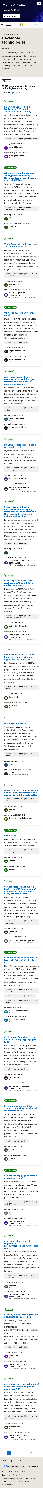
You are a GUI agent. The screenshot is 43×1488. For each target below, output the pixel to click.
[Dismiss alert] (39, 3)
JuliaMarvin (13, 773)
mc (10, 1212)
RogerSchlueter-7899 (17, 351)
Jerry (11, 552)
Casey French (14, 1077)
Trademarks (23, 1481)
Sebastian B (13, 697)
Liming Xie (13, 931)
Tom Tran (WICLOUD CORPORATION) (17, 1222)
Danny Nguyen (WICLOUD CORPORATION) (19, 561)
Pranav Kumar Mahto (17, 478)
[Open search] (32, 25)
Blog (33, 1472)
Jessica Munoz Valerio (17, 427)
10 (31, 1453)
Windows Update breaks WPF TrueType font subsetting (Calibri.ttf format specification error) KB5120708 (20, 177)
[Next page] (36, 1453)
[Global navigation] (2, 25)
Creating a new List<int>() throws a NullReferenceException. (21, 1315)
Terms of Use (31, 1478)
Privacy (15, 1475)
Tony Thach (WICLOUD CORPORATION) (18, 294)
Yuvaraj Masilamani (16, 147)
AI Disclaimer (7, 1472)
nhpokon (12, 1149)
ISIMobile (12, 218)
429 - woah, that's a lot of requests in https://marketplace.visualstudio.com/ (21, 1244)
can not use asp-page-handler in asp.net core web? (20, 1176)
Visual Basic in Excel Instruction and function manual (20, 245)
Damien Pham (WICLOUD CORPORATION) (19, 488)
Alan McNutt (14, 284)
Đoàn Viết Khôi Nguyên (18, 626)
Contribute (6, 1475)
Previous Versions (21, 1472)
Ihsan (11, 764)
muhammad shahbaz (17, 1019)
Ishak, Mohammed (16, 418)
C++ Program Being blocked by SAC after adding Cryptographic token (20, 1039)
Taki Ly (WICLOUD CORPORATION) (22, 940)
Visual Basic (10, 835)
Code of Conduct (8, 1481)
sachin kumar (14, 1426)
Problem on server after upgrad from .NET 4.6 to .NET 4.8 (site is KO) (20, 960)
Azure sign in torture (15, 723)
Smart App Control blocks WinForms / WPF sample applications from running (17, 109)
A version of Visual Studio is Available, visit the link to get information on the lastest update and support (19, 380)
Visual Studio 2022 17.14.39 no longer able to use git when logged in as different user (19, 657)
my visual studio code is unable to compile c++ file (20, 445)
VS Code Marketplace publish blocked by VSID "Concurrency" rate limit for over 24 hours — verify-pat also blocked (20, 890)
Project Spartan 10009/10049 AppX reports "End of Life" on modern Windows (19, 583)
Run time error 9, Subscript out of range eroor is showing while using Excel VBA (21, 1386)
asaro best (13, 706)
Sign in (38, 25)
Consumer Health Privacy (11, 1478)
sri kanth (12, 1286)
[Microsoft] (21, 24)
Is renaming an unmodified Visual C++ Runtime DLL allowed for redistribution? (20, 1108)
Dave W (12, 860)
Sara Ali (12, 809)
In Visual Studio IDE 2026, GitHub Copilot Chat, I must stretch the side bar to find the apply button (21, 792)
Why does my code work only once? (19, 313)
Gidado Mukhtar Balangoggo (20, 818)
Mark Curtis (13, 1355)
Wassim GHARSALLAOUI (18, 1011)
